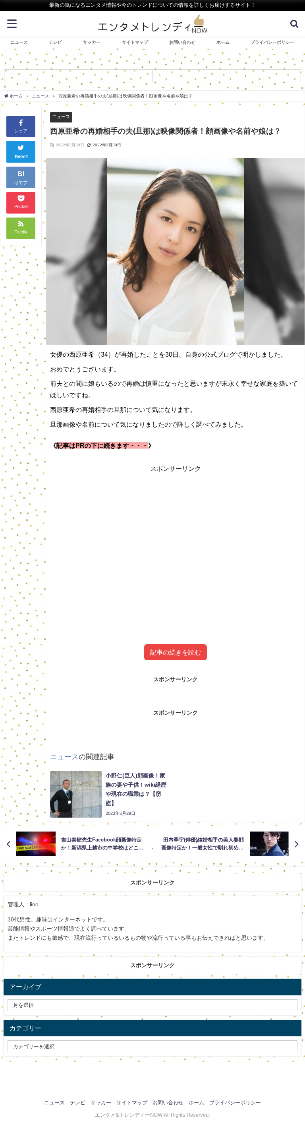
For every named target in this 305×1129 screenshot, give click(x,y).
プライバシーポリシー (272, 42)
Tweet (21, 156)
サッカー (91, 42)
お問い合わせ (182, 42)
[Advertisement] (175, 544)
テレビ (55, 42)
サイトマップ (135, 42)
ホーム (223, 42)
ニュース (19, 42)
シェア (20, 130)
